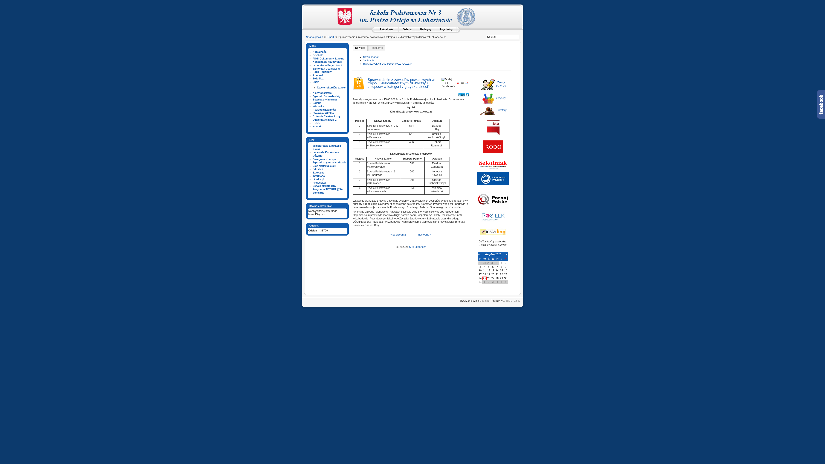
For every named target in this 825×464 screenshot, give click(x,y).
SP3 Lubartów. (417, 246)
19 (488, 274)
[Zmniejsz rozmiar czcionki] (467, 94)
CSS (516, 300)
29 (501, 278)
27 (492, 278)
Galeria (407, 29)
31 (480, 281)
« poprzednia (398, 234)
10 (480, 270)
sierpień (490, 254)
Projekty (501, 98)
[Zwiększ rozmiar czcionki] (460, 94)
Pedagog (425, 29)
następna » (424, 234)
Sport (331, 37)
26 (488, 278)
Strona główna (314, 37)
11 (484, 270)
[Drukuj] (462, 83)
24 (480, 278)
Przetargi (502, 110)
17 (480, 274)
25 (484, 278)
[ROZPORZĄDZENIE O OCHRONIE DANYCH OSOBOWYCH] (493, 152)
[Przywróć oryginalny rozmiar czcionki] (463, 94)
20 (492, 274)
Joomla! (484, 300)
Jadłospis (368, 60)
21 (497, 274)
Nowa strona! (371, 57)
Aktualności (387, 29)
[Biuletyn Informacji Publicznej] (493, 134)
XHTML (507, 300)
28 (497, 278)
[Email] (466, 83)
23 (505, 274)
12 (488, 270)
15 (501, 270)
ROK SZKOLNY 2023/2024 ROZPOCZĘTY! (388, 63)
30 (505, 278)
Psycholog (446, 29)
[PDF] (458, 83)
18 (484, 274)
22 (501, 274)
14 (497, 270)
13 (492, 270)
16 (505, 270)
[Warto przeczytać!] (493, 170)
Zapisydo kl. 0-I (501, 84)
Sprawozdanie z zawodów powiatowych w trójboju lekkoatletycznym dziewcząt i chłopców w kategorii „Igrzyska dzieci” (401, 83)
